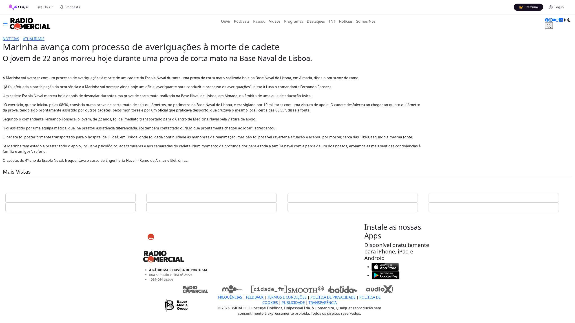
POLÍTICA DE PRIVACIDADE (333, 297)
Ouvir (226, 21)
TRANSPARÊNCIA (323, 302)
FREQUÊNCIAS (230, 297)
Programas (293, 21)
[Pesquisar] (549, 25)
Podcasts (242, 21)
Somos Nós (366, 21)
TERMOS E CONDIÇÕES (287, 297)
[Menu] (5, 23)
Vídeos (275, 21)
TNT (332, 21)
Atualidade (33, 38)
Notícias (346, 21)
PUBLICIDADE (293, 302)
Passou (259, 21)
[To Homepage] (18, 7)
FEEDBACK (254, 297)
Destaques (316, 21)
